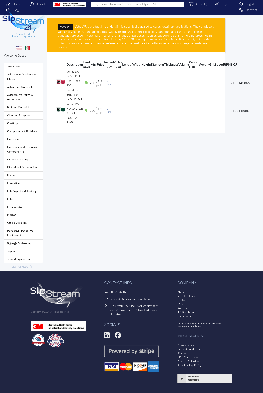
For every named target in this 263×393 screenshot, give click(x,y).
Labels (11, 199)
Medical (12, 215)
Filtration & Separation (22, 167)
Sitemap (182, 353)
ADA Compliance (187, 357)
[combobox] (137, 4)
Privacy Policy (185, 345)
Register (250, 4)
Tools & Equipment (19, 259)
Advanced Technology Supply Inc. (199, 325)
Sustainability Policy (189, 365)
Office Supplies (17, 223)
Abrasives (14, 66)
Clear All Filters (21, 267)
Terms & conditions (188, 349)
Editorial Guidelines (188, 361)
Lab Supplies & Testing (21, 191)
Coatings (13, 123)
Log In (225, 4)
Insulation (13, 183)
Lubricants (14, 207)
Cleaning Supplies (18, 115)
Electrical (13, 139)
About (39, 4)
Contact (250, 10)
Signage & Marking (19, 243)
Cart (200, 4)
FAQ (180, 304)
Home (16, 4)
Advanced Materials (20, 87)
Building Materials (18, 107)
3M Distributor (186, 312)
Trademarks (184, 316)
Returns (182, 308)
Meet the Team (186, 296)
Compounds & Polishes (22, 131)
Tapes (11, 251)
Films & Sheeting (17, 159)
